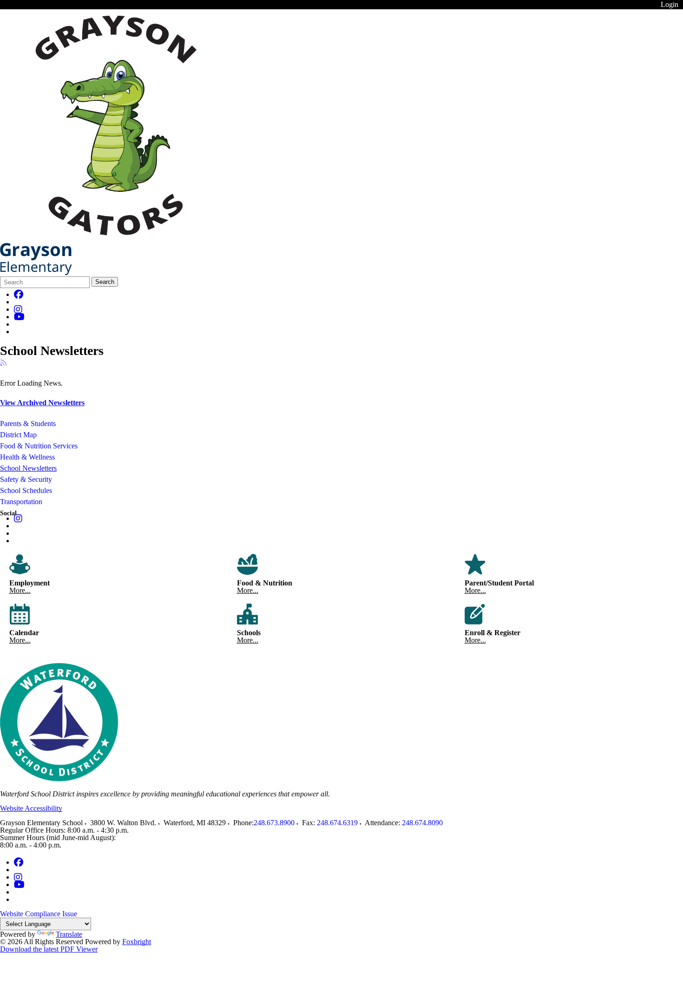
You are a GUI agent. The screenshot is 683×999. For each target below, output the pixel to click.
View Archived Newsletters (42, 403)
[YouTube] (19, 317)
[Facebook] (18, 294)
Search (104, 281)
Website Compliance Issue (38, 914)
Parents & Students (28, 423)
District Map (18, 435)
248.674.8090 (422, 823)
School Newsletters (28, 468)
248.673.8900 (274, 823)
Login (669, 4)
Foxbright (136, 942)
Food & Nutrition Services (39, 446)
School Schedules (26, 490)
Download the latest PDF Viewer (49, 949)
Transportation (21, 502)
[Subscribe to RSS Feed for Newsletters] (3, 364)
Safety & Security (26, 479)
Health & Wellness (27, 457)
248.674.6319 (337, 823)
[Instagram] (18, 309)
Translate (69, 934)
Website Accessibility (31, 808)
